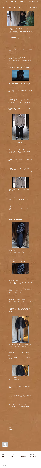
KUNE (21, 458)
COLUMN (12, 456)
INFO (18, 1)
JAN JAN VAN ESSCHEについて (15, 38)
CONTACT (33, 1)
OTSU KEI (22, 457)
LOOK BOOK (12, 457)
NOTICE (12, 459)
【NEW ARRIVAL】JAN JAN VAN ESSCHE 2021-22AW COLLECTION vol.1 (16, 83)
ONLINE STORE (29, 1)
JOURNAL (21, 1)
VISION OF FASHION (32, 456)
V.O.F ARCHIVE (13, 461)
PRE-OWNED (37, 1)
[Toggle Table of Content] (29, 37)
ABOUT (12, 1)
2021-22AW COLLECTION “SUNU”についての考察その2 (17, 39)
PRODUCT (12, 460)
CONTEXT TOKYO (23, 456)
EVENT (12, 458)
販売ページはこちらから (11, 311)
